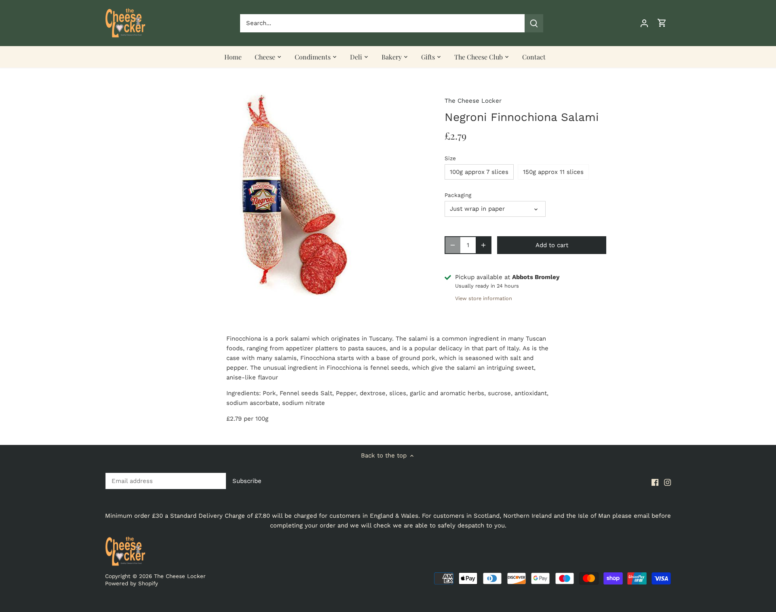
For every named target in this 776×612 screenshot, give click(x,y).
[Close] (748, 452)
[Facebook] (653, 572)
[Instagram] (665, 572)
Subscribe (719, 547)
